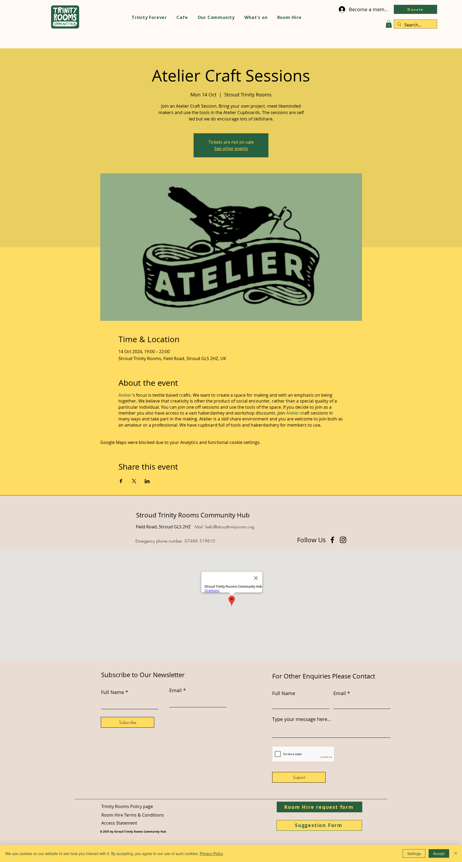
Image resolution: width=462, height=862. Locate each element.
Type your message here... (301, 719)
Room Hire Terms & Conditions (132, 815)
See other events (231, 148)
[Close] (455, 853)
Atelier (125, 395)
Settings (414, 853)
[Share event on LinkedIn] (147, 481)
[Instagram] (343, 540)
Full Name (283, 693)
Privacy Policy (211, 853)
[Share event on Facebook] (121, 481)
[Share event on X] (134, 481)
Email (339, 693)
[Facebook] (332, 540)
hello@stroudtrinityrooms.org (229, 527)
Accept (439, 853)
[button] (389, 24)
